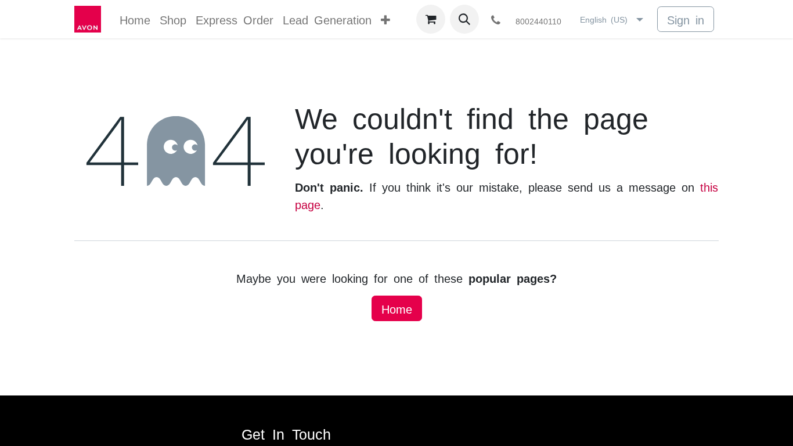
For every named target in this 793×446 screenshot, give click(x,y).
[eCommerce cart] (430, 19)
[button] (464, 19)
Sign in (685, 19)
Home (396, 308)
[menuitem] (135, 19)
